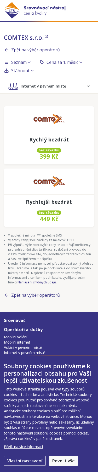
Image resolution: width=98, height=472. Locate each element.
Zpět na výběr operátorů (35, 50)
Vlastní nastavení (24, 461)
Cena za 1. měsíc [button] (62, 62)
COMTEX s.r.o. (24, 37)
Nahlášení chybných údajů (37, 282)
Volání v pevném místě (23, 347)
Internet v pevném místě (24, 352)
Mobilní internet (17, 342)
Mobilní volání (15, 336)
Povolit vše (63, 461)
